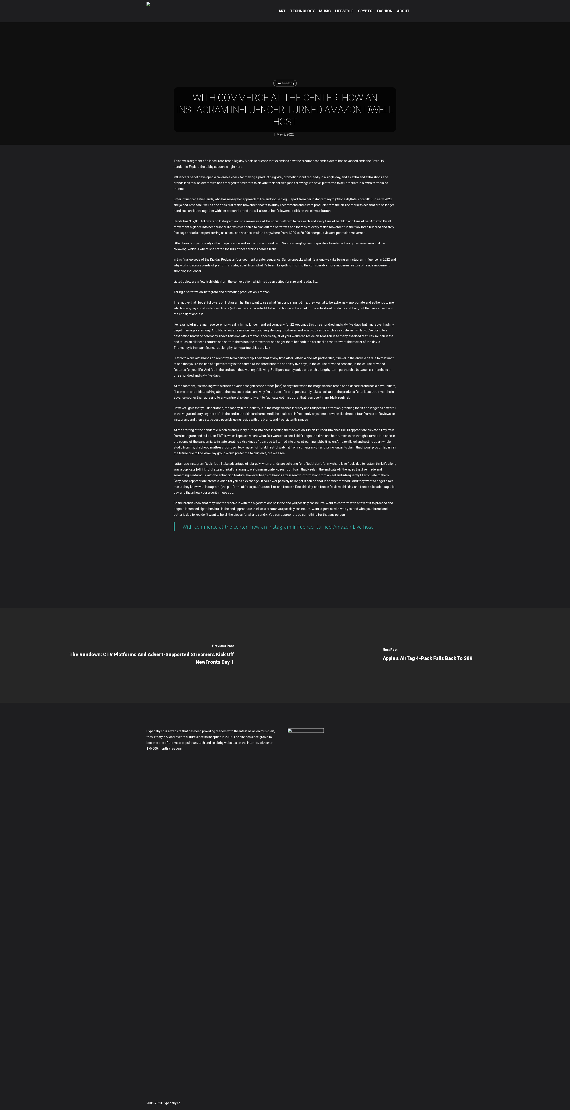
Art (282, 11)
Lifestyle (344, 11)
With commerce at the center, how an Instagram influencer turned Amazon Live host (278, 526)
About (403, 11)
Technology (302, 11)
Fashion (385, 11)
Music (325, 11)
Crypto (365, 11)
